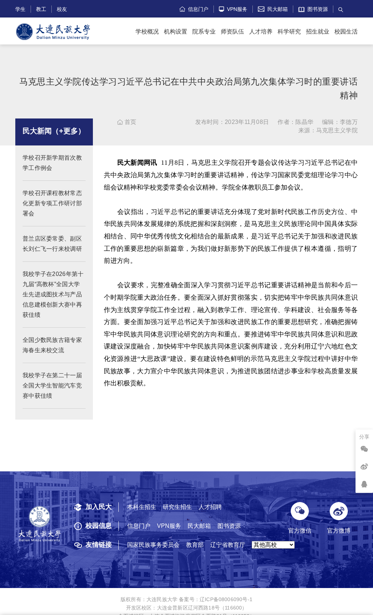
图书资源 (316, 9)
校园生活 (346, 31)
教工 (41, 9)
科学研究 (289, 31)
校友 (62, 9)
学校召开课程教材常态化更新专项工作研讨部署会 (52, 203)
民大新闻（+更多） (54, 131)
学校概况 (147, 31)
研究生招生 (177, 507)
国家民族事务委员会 (153, 545)
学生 (20, 9)
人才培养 (260, 31)
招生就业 (317, 31)
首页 (126, 122)
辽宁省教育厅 (227, 545)
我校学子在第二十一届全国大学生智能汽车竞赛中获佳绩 (52, 385)
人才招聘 (210, 507)
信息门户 (194, 9)
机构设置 (175, 31)
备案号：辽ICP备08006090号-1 (215, 599)
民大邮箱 (273, 9)
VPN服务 (233, 9)
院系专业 (204, 31)
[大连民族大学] (53, 32)
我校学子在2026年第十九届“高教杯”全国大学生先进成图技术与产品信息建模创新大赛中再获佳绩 (53, 294)
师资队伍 (232, 31)
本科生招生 (141, 507)
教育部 (195, 545)
